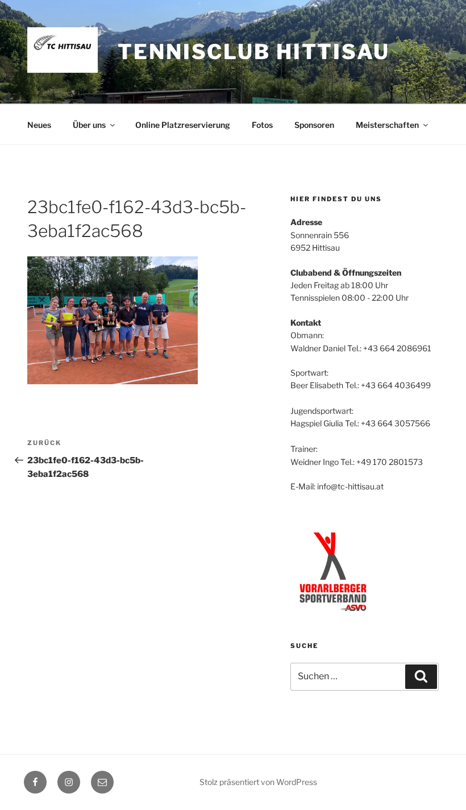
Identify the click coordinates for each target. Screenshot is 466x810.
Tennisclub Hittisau (254, 51)
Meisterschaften (387, 125)
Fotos (262, 125)
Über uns (89, 125)
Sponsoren (314, 125)
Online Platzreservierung (182, 125)
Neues (39, 125)
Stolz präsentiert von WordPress (258, 782)
